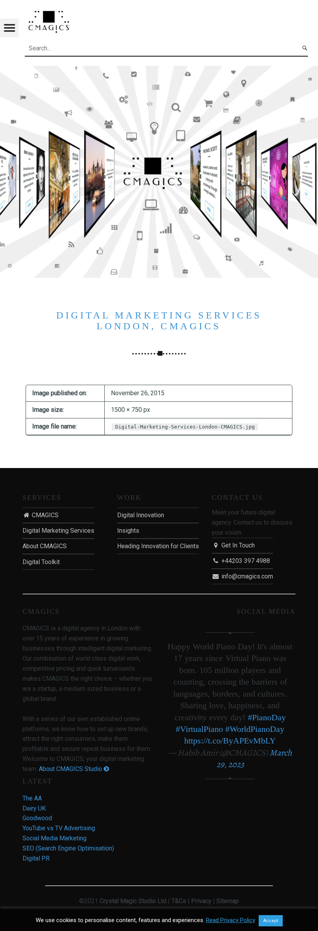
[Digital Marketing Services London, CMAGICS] (159, 70)
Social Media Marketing (54, 838)
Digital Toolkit (41, 562)
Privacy (201, 901)
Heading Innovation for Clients (158, 546)
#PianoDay (267, 717)
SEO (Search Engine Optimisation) (68, 848)
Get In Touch (237, 545)
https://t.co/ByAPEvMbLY (230, 740)
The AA (32, 798)
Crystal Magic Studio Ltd (133, 901)
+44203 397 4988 (245, 560)
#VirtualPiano (199, 729)
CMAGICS (44, 515)
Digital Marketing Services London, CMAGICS (159, 320)
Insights (128, 530)
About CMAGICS (44, 546)
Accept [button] (270, 920)
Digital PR (36, 858)
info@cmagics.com (246, 576)
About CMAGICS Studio (71, 769)
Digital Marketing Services (58, 530)
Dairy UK (34, 808)
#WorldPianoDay (254, 729)
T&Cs (178, 901)
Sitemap (227, 901)
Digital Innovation (140, 515)
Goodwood (37, 818)
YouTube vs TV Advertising (58, 828)
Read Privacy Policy (230, 920)
